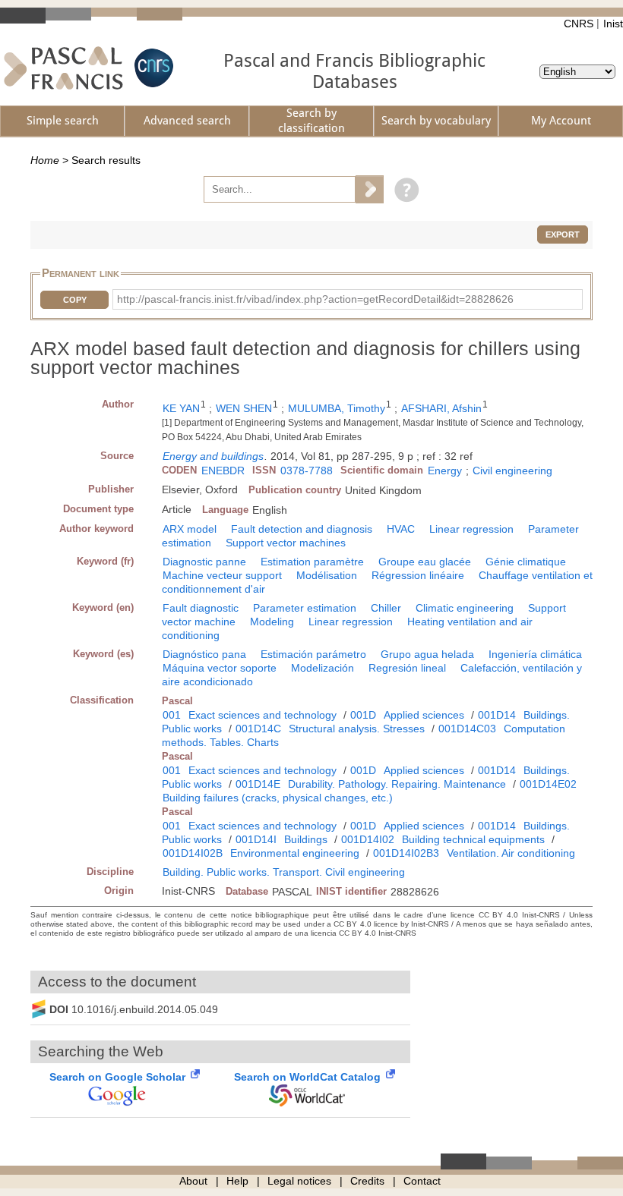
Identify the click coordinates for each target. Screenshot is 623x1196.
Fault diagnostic (201, 608)
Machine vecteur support (222, 575)
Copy (75, 299)
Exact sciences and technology (262, 715)
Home (44, 160)
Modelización (322, 668)
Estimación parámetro (313, 654)
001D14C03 (467, 728)
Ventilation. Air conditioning (511, 853)
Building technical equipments (473, 839)
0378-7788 (306, 470)
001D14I (256, 839)
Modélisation (326, 575)
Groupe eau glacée (424, 562)
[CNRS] (152, 68)
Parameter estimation (304, 608)
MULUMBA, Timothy (336, 408)
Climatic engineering (465, 608)
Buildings (305, 839)
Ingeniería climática (535, 654)
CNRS (578, 23)
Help (237, 1181)
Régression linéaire (418, 575)
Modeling (272, 621)
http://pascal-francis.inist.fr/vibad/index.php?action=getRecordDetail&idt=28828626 (315, 299)
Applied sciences (424, 715)
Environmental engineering (294, 853)
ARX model (190, 529)
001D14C (258, 728)
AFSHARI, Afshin (441, 408)
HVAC (401, 529)
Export (563, 234)
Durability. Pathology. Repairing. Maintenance (397, 784)
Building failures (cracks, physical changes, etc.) (278, 798)
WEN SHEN (244, 408)
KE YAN (181, 408)
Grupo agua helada (427, 654)
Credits (367, 1181)
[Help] (403, 189)
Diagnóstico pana (204, 654)
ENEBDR (223, 470)
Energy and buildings (213, 456)
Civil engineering (512, 470)
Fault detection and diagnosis (301, 529)
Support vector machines (286, 543)
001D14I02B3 (406, 853)
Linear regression (471, 529)
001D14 (497, 715)
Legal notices (299, 1181)
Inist (613, 23)
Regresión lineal (407, 668)
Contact (422, 1181)
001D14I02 (367, 839)
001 (172, 715)
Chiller (386, 608)
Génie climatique (525, 562)
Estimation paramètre (312, 562)
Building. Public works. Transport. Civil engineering (284, 872)
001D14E (258, 784)
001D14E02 (548, 784)
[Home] (63, 68)
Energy (445, 470)
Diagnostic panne (204, 562)
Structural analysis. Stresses (357, 728)
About (193, 1181)
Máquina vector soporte (220, 668)
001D (363, 715)
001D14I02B (193, 853)
